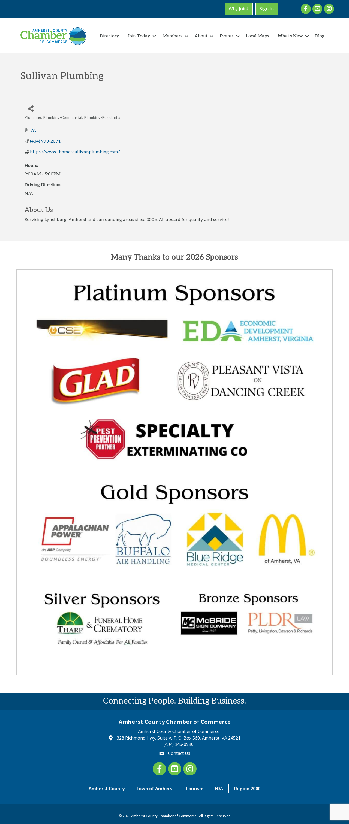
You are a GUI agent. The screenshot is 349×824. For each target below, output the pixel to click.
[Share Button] (31, 108)
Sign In (267, 9)
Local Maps (257, 36)
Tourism (194, 789)
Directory (109, 36)
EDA (219, 789)
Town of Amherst (155, 789)
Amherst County (107, 789)
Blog (319, 36)
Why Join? (239, 9)
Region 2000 (247, 789)
